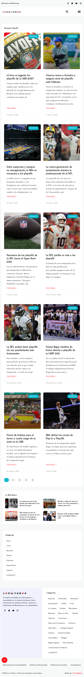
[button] (67, 11)
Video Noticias (68, 643)
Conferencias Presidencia (57, 648)
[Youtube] (76, 3)
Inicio (9, 541)
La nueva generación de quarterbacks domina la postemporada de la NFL (59, 170)
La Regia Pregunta (66, 628)
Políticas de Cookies (59, 665)
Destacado (74, 599)
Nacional (10, 551)
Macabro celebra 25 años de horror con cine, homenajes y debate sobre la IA (68, 503)
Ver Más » (12, 108)
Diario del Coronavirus (56, 623)
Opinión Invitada (64, 633)
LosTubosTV (11, 575)
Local (9, 546)
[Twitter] (72, 3)
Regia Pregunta (53, 643)
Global (9, 555)
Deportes (10, 560)
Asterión (51, 618)
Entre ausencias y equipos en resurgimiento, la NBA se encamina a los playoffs (22, 170)
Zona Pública (53, 638)
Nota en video (63, 613)
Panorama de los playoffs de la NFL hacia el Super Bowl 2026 (22, 258)
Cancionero (62, 618)
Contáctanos (76, 665)
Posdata (62, 608)
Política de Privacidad (38, 665)
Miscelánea (73, 608)
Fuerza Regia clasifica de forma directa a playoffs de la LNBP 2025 (60, 350)
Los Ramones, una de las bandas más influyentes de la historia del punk (30, 503)
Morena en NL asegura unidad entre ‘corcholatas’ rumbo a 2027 (68, 516)
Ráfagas (64, 638)
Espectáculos (11, 565)
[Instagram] (80, 3)
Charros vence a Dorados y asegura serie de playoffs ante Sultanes (60, 78)
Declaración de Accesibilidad (14, 665)
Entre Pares (52, 628)
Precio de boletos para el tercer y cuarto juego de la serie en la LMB (21, 438)
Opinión (10, 570)
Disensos (72, 623)
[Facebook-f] (68, 3)
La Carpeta (52, 608)
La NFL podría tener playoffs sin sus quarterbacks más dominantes (22, 350)
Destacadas (62, 599)
